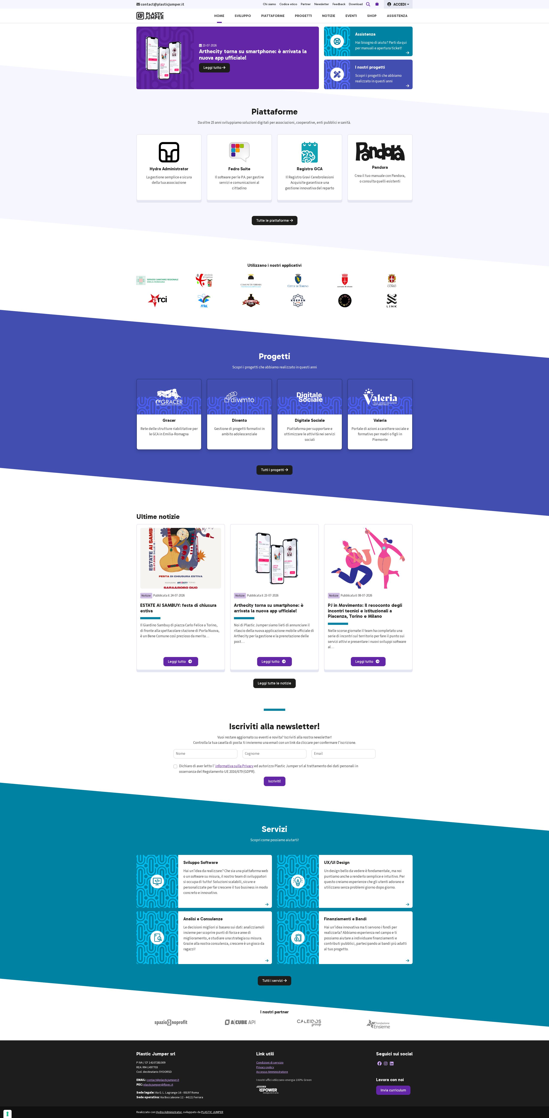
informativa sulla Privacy (234, 766)
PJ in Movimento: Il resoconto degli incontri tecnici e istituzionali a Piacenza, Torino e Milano (365, 611)
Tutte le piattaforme (273, 220)
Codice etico (288, 4)
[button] (398, 4)
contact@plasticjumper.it (163, 1080)
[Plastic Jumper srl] (150, 16)
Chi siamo (269, 4)
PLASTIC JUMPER (212, 1112)
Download (356, 4)
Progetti (303, 16)
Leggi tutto (213, 67)
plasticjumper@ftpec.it (158, 1084)
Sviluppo (243, 16)
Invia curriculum (393, 1090)
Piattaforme (273, 16)
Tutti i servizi (273, 980)
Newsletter (321, 4)
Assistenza (397, 16)
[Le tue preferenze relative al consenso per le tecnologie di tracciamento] (7, 1114)
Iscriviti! (274, 781)
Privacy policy (265, 1067)
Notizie (328, 16)
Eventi (351, 16)
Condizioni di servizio (270, 1062)
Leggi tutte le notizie (274, 683)
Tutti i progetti (273, 470)
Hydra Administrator (169, 1112)
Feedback (338, 4)
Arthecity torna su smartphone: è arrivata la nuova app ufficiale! (268, 608)
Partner (306, 4)
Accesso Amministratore (272, 1072)
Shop (372, 16)
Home (219, 16)
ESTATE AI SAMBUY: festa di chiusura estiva (178, 608)
